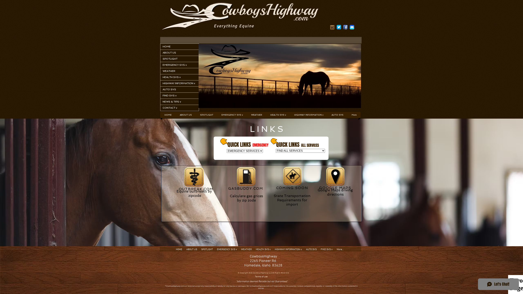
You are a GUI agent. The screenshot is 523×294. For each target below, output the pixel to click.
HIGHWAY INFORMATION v (179, 83)
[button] (232, 115)
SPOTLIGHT (170, 58)
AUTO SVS (169, 89)
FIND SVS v (170, 95)
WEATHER (169, 71)
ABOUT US (169, 52)
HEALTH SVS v (172, 77)
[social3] (352, 27)
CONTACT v (170, 107)
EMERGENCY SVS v (175, 64)
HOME (167, 46)
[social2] (339, 27)
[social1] (345, 27)
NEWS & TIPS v (172, 101)
